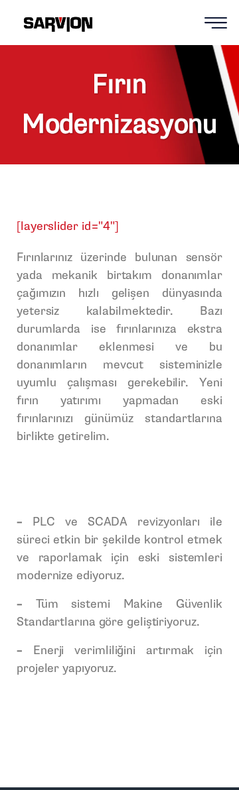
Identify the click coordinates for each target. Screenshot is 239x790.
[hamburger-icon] (215, 24)
